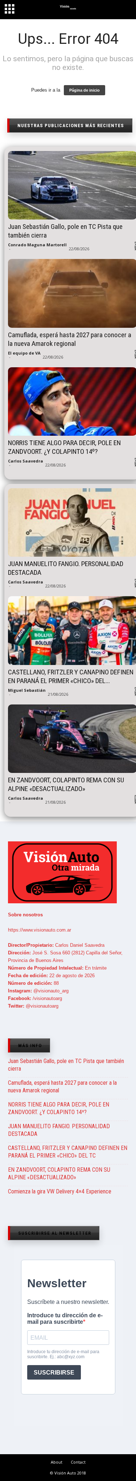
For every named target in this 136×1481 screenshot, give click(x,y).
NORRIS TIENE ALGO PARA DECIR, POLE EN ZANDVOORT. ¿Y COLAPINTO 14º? (58, 1108)
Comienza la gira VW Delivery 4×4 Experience (59, 1191)
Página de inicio (84, 90)
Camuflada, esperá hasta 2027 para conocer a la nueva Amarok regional (62, 1086)
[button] (124, 10)
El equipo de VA (24, 353)
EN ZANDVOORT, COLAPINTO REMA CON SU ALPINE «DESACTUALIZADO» (59, 1173)
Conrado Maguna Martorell (37, 245)
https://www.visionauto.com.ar (39, 930)
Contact (78, 1462)
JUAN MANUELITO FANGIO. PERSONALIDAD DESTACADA (59, 1130)
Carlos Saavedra (25, 461)
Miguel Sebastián (27, 690)
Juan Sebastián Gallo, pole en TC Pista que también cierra (66, 1065)
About (56, 1462)
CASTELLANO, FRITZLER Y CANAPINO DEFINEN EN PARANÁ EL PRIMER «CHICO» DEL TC (67, 1152)
